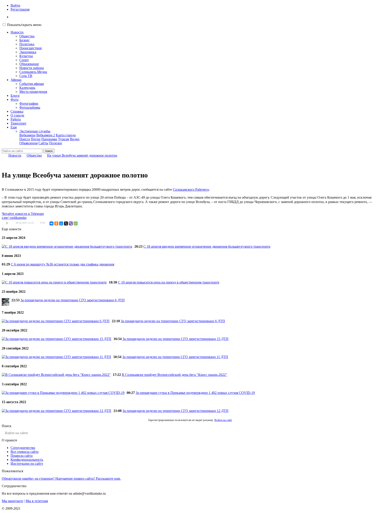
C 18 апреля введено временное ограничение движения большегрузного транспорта (206, 246)
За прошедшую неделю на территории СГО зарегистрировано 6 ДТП (72, 300)
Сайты (43, 143)
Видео (74, 139)
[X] (66, 223)
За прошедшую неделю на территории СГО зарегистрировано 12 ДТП (175, 411)
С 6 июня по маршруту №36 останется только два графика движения (62, 264)
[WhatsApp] (76, 223)
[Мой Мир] (61, 223)
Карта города (66, 135)
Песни (35, 139)
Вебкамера (27, 135)
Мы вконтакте (12, 501)
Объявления (28, 143)
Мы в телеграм (37, 501)
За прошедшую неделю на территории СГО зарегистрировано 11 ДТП (175, 357)
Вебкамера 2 (45, 135)
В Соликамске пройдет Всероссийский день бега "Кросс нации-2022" (174, 375)
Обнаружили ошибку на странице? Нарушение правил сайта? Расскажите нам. (61, 478)
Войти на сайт (223, 420)
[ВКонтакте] (51, 223)
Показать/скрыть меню (24, 25)
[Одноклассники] (56, 223)
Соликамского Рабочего (191, 189)
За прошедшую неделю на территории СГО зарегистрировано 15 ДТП (175, 339)
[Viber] (71, 223)
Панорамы (49, 139)
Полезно (55, 143)
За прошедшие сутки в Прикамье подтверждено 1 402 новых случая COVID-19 (195, 393)
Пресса (24, 139)
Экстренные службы (34, 131)
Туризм (63, 139)
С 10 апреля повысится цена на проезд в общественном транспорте (168, 282)
